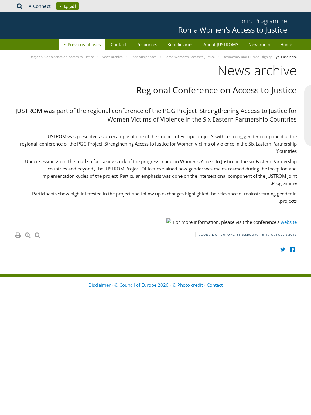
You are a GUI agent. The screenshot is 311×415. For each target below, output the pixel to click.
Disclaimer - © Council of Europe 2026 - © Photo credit (146, 285)
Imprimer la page (17, 234)
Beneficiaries (180, 44)
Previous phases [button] (84, 44)
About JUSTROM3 (220, 44)
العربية (69, 6)
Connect (42, 6)
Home (286, 44)
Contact (118, 44)
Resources (146, 44)
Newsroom (259, 44)
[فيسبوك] (292, 249)
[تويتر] (282, 249)
